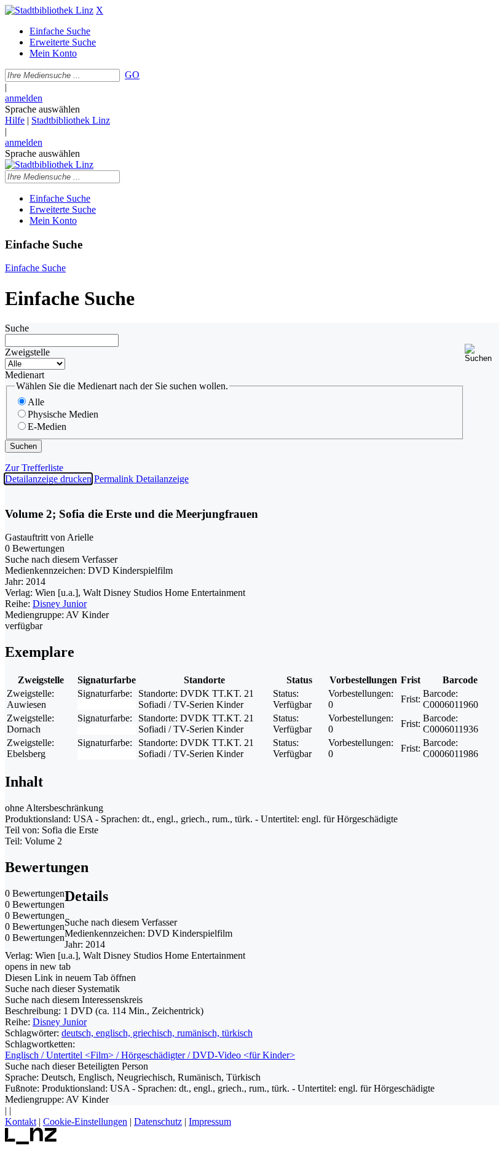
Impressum (210, 1121)
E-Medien (47, 426)
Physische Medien (63, 414)
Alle (36, 402)
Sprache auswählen (42, 109)
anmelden (23, 98)
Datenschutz (158, 1121)
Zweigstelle (27, 352)
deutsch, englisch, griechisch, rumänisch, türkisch (157, 1033)
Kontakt (20, 1121)
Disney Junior (60, 603)
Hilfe (15, 120)
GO (132, 74)
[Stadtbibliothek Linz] (49, 10)
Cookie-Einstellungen (85, 1121)
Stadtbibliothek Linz (70, 120)
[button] (482, 353)
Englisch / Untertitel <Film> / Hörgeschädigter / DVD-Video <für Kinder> (150, 1055)
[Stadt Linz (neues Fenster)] (31, 1141)
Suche (17, 328)
